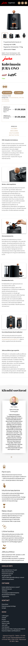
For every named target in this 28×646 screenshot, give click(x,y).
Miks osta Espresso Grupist (9, 558)
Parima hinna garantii (7, 562)
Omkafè (4, 606)
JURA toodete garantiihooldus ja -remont (13, 565)
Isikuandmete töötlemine (8, 583)
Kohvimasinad (13, 53)
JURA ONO (21, 97)
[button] (26, 3)
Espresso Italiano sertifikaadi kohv (11, 619)
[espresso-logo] (11, 3)
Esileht (3, 53)
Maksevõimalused (7, 577)
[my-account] (19, 3)
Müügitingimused (6, 564)
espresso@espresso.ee (18, 626)
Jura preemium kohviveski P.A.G (10, 339)
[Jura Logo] (4, 3)
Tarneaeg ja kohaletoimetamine (10, 581)
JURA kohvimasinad (13, 97)
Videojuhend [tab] (14, 131)
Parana (4, 608)
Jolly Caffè (4, 613)
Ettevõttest (5, 592)
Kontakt (4, 596)
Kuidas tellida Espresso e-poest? (11, 575)
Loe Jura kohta (5, 101)
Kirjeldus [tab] (14, 126)
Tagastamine (5, 585)
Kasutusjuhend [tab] (14, 133)
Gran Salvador (5, 615)
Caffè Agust (5, 604)
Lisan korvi (8, 92)
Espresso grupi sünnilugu (9, 594)
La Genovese (5, 609)
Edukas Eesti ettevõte (8, 560)
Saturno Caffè (6, 611)
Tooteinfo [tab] (14, 128)
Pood (7, 53)
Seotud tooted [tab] (14, 135)
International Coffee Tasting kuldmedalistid (13, 617)
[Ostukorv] (22, 3)
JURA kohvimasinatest (8, 567)
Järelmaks (4, 579)
